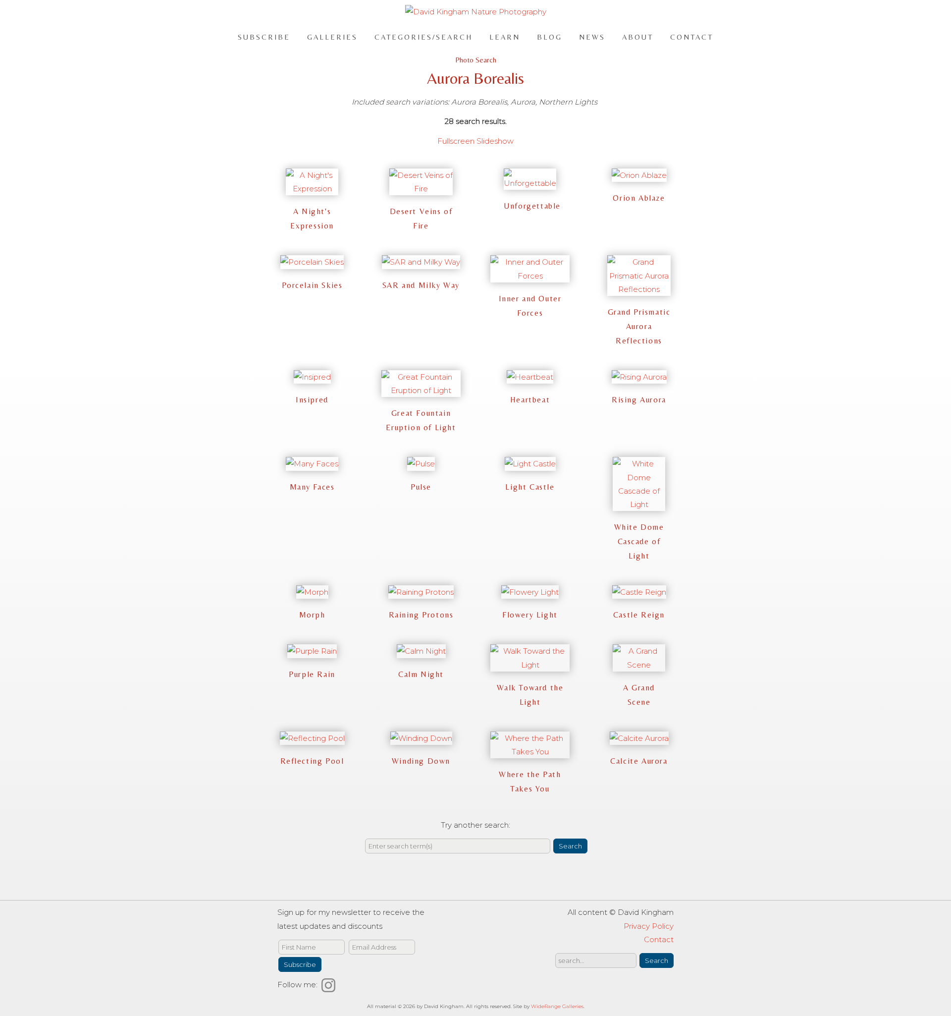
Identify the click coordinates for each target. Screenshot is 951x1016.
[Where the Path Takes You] (530, 751)
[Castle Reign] (639, 592)
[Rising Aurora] (639, 377)
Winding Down (421, 761)
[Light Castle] (530, 463)
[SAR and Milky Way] (421, 262)
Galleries (332, 36)
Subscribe (264, 36)
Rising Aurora (639, 399)
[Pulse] (421, 463)
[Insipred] (312, 377)
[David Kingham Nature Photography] (475, 11)
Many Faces (312, 487)
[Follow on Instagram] (329, 984)
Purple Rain (312, 674)
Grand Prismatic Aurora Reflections (639, 326)
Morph (312, 615)
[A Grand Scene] (639, 665)
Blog (549, 36)
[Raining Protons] (421, 592)
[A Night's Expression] (312, 188)
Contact (691, 36)
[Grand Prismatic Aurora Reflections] (639, 289)
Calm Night (421, 674)
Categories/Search (423, 36)
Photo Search (475, 60)
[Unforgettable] (530, 183)
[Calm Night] (421, 651)
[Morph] (312, 592)
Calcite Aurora (638, 761)
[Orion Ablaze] (639, 175)
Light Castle (529, 487)
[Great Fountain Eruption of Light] (421, 390)
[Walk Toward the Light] (530, 665)
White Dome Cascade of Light (639, 541)
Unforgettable (532, 206)
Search (570, 846)
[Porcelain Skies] (312, 262)
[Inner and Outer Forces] (530, 276)
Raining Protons (421, 615)
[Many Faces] (312, 463)
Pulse (421, 487)
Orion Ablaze (639, 198)
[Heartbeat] (530, 377)
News (592, 36)
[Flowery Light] (530, 592)
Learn (504, 36)
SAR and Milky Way (421, 285)
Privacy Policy (649, 926)
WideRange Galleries (557, 1006)
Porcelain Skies (312, 285)
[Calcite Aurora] (639, 738)
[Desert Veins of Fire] (421, 188)
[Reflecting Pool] (312, 738)
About (637, 36)
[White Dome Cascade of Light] (639, 504)
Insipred (312, 399)
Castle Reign (639, 615)
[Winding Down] (421, 738)
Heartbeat (530, 399)
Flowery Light (530, 615)
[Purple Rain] (312, 651)
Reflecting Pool (312, 761)
